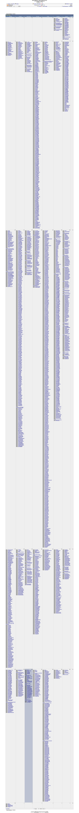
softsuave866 (37, 187)
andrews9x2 (47, 444)
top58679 (66, 53)
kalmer (19, 230)
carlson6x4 (46, 362)
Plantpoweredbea (11, 556)
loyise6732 (36, 120)
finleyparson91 (10, 283)
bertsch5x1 (46, 372)
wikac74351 (20, 377)
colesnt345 (20, 276)
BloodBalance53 (10, 562)
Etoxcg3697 (29, 235)
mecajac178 (67, 57)
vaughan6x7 (47, 294)
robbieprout (67, 348)
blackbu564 (20, 250)
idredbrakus (67, 252)
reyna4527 (36, 54)
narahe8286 (66, 72)
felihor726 (57, 322)
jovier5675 (46, 407)
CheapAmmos (10, 238)
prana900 (36, 199)
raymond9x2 (47, 398)
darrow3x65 (47, 339)
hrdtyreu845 (37, 68)
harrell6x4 (46, 462)
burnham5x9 (47, 475)
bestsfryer (9, 256)
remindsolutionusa (28, 54)
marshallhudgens (11, 278)
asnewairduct (67, 339)
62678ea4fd (66, 25)
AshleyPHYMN (58, 48)
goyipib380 (57, 398)
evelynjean (28, 237)
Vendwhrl (28, 50)
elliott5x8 (46, 384)
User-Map (45, 6)
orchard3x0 (46, 305)
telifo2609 (36, 174)
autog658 (19, 394)
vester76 (46, 50)
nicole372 (9, 582)
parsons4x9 (47, 386)
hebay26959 (67, 65)
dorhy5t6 (36, 74)
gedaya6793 (37, 200)
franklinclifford (67, 347)
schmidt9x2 (47, 266)
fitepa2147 (57, 317)
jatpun (57, 250)
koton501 (19, 384)
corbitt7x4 (46, 387)
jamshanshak (67, 316)
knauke (46, 70)
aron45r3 (9, 626)
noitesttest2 (67, 26)
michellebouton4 (38, 283)
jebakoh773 (37, 104)
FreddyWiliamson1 (59, 21)
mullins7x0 (46, 373)
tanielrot (36, 90)
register (41, 1)
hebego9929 (37, 109)
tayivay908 (57, 399)
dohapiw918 (37, 141)
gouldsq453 (20, 297)
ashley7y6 (36, 79)
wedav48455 (67, 64)
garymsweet (20, 416)
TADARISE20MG (37, 237)
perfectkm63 (67, 45)
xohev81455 (58, 328)
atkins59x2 (46, 350)
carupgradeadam (38, 225)
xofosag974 (58, 379)
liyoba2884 (66, 71)
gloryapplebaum (10, 258)
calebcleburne (10, 281)
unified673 (20, 378)
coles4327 (19, 337)
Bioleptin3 (66, 249)
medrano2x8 (47, 303)
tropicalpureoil (67, 245)
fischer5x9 (46, 486)
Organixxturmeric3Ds (66, 241)
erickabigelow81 (29, 262)
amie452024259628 (11, 276)
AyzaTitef (66, 111)
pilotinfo (57, 274)
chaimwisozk (67, 268)
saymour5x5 (47, 450)
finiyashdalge (10, 614)
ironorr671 (19, 382)
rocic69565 (57, 279)
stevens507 (20, 261)
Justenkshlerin (67, 260)
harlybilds (66, 309)
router (19, 233)
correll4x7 (46, 524)
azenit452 (19, 371)
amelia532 (19, 318)
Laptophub (58, 271)
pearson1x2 (47, 476)
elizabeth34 (20, 291)
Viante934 (19, 234)
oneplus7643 (37, 175)
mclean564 (20, 316)
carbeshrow (67, 319)
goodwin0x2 (47, 439)
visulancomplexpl (59, 59)
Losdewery (37, 258)
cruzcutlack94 (58, 413)
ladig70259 (37, 110)
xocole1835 (37, 144)
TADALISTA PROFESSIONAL (36, 235)
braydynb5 (57, 410)
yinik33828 (57, 297)
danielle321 (20, 312)
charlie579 (19, 281)
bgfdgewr (36, 86)
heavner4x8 (46, 470)
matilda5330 (20, 242)
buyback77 (20, 403)
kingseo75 (19, 397)
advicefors (20, 413)
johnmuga (36, 53)
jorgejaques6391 (67, 350)
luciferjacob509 (67, 34)
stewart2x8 (46, 327)
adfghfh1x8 (46, 410)
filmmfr (66, 328)
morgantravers (37, 277)
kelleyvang (57, 420)
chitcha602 (20, 400)
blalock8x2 (46, 498)
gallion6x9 (46, 355)
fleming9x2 (46, 295)
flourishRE (46, 504)
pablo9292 (36, 223)
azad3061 (36, 184)
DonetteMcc (29, 245)
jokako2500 (58, 316)
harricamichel (10, 617)
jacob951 (9, 608)
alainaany (19, 411)
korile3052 (19, 389)
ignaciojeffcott (47, 545)
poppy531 (19, 388)
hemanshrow (67, 256)
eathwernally (10, 251)
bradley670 (20, 248)
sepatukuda (20, 278)
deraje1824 (57, 375)
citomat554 (20, 355)
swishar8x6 (46, 467)
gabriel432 (19, 331)
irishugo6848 (58, 411)
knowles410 (20, 266)
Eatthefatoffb (10, 559)
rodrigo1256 (20, 259)
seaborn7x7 (47, 463)
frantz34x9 (46, 307)
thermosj (46, 435)
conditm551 (20, 362)
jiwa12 (57, 263)
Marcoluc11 (66, 30)
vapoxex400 (37, 140)
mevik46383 (67, 75)
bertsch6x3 (46, 497)
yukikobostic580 (47, 489)
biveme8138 (58, 394)
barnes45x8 (46, 285)
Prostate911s (10, 240)
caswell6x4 (46, 314)
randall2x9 (46, 492)
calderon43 (46, 275)
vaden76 (46, 48)
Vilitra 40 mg (58, 237)
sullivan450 (20, 265)
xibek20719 (37, 113)
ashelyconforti (10, 280)
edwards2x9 (47, 239)
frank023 (9, 586)
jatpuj (57, 259)
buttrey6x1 (46, 417)
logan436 (19, 391)
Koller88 (36, 42)
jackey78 (57, 67)
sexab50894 (58, 376)
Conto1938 (46, 63)
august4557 (58, 285)
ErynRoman (67, 358)
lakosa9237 (37, 202)
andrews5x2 (47, 300)
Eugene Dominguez (48, 544)
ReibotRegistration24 (48, 480)
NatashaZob (29, 48)
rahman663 (20, 322)
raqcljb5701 (37, 167)
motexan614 (67, 95)
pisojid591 (36, 106)
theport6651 (37, 198)
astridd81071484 (20, 444)
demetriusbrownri (11, 272)
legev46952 (57, 377)
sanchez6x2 (47, 465)
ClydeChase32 (29, 55)
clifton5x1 (46, 424)
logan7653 (19, 302)
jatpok (57, 253)
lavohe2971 (37, 134)
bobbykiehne (67, 259)
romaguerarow (67, 263)
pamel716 (9, 611)
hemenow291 (67, 63)
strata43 (46, 385)
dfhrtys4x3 (46, 409)
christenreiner (20, 435)
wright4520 (20, 268)
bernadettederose (28, 254)
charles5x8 (46, 505)
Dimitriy (46, 468)
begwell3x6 (46, 509)
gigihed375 (37, 212)
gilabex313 (57, 283)
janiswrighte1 (20, 423)
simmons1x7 (47, 428)
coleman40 (20, 341)
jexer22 (46, 44)
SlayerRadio (58, 230)
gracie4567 (46, 405)
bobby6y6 (36, 91)
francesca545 (20, 319)
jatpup (57, 255)
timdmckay (20, 419)
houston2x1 (47, 241)
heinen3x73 (46, 522)
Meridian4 (66, 243)
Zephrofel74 (10, 233)
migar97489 (58, 360)
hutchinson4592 (20, 240)
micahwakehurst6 (38, 278)
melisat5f (36, 77)
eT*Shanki (19, 231)
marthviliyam (10, 599)
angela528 (9, 583)
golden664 (20, 381)
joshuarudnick (29, 267)
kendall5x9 (46, 311)
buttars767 (46, 53)
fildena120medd (20, 238)
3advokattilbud (10, 246)
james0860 (36, 98)
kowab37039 (58, 352)
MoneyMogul (20, 430)
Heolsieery (36, 254)
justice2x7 (46, 330)
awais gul (57, 266)
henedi (66, 109)
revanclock (9, 605)
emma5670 (20, 258)
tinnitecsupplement (28, 236)
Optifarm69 (10, 235)
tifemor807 (57, 391)
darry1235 (36, 56)
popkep (57, 246)
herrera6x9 (46, 502)
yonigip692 (66, 96)
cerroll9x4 (46, 472)
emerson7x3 (47, 325)
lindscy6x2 (46, 274)
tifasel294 (57, 324)
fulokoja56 (20, 346)
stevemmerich (67, 269)
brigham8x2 (47, 484)
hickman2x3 (47, 243)
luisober (66, 55)
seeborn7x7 (47, 464)
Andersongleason (66, 255)
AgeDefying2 (58, 240)
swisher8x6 (46, 466)
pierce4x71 (46, 346)
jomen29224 (37, 211)
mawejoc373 (37, 145)
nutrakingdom (37, 60)
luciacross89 (29, 240)
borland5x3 (46, 375)
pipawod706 (37, 129)
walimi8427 (66, 84)
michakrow (66, 312)
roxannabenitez (10, 279)
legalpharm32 (47, 58)
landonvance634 (47, 539)
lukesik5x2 (46, 495)
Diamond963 (37, 232)
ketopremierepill (37, 61)
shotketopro (37, 247)
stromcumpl (20, 409)
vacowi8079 (58, 330)
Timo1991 (36, 269)
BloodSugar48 (58, 241)
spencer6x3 (46, 306)
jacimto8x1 (46, 271)
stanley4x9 (46, 493)
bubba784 (9, 588)
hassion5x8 (46, 479)
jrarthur (36, 274)
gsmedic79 (46, 282)
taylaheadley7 (67, 345)
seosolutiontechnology (57, 419)
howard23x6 (47, 336)
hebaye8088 (37, 146)
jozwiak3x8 (46, 338)
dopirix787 (57, 339)
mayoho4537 (67, 60)
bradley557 (20, 256)
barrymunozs (10, 49)
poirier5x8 (46, 416)
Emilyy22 (46, 62)
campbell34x (47, 287)
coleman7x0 (47, 288)
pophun (57, 245)
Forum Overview (9, 13)
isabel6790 (20, 267)
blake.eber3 (10, 45)
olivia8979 (19, 253)
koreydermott (67, 270)
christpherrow (10, 620)
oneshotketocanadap (66, 290)
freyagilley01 (37, 284)
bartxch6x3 (46, 500)
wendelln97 (29, 273)
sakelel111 (66, 94)
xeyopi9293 (46, 261)
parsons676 (20, 263)
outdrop (66, 21)
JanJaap (9, 48)
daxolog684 (20, 236)
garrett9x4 (46, 309)
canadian (57, 392)
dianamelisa (20, 56)
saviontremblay (67, 271)
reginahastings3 (47, 530)
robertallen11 (67, 315)
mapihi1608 (58, 367)
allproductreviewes (66, 292)
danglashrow (67, 300)
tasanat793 (57, 402)
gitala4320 (57, 362)
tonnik (57, 46)
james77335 (47, 69)
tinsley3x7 (46, 430)
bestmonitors (37, 264)
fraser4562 (19, 306)
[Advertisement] (39, 10)
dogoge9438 (37, 128)
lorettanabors (20, 442)
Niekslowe (36, 245)
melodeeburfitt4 (29, 265)
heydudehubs (29, 247)
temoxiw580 (37, 123)
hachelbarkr (10, 613)
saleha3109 (57, 382)
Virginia (36, 72)
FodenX (36, 226)
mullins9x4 (46, 353)
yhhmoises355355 (66, 353)
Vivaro (36, 220)
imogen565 (20, 343)
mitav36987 (66, 98)
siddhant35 (20, 437)
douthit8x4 (46, 298)
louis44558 (46, 71)
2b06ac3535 (67, 27)
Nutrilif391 (28, 234)
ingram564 (20, 351)
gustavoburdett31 (11, 245)
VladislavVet (29, 239)
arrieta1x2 (46, 494)
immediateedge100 (59, 24)
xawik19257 (66, 101)
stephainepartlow (47, 532)
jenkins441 (20, 317)
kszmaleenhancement (66, 294)
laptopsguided (29, 246)
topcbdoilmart (67, 276)
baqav (36, 267)
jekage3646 (37, 130)
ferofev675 (36, 137)
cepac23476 (58, 363)
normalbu (28, 46)
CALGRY (9, 55)
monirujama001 (37, 196)
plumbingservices (38, 101)
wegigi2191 (37, 131)
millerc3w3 (46, 51)
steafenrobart (10, 601)
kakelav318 (57, 326)
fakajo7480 (57, 342)
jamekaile (19, 426)
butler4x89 (46, 329)
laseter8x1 (46, 441)
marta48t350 (67, 326)
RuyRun (46, 232)
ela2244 (66, 18)
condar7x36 (47, 469)
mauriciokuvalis (67, 264)
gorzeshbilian (67, 286)
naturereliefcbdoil (65, 288)
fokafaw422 (66, 68)
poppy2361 (20, 287)
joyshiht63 (20, 393)
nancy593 (9, 574)
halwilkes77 (47, 404)
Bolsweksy (37, 248)
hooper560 (20, 264)
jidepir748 (57, 286)
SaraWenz (57, 30)
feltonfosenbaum (65, 267)
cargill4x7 (46, 250)
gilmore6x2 (46, 357)
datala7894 (57, 308)
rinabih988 (66, 82)
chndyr (46, 73)
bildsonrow (66, 311)
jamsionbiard (67, 285)
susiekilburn (67, 354)
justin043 (9, 569)
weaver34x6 (47, 293)
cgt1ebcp (46, 64)
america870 (37, 216)
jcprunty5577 (37, 163)
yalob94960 (66, 62)
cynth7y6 (36, 76)
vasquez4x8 (47, 281)
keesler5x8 (46, 379)
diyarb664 (19, 385)
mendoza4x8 (47, 331)
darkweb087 (37, 204)
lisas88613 (66, 88)
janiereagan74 (10, 286)
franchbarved (67, 257)
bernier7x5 (46, 264)
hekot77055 (58, 347)
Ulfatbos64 (37, 48)
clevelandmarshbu (28, 260)
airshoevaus (10, 557)
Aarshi (57, 276)
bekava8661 (67, 79)
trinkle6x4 (46, 459)
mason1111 (20, 247)
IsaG (28, 52)
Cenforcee (46, 47)
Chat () (39, 6)
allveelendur (58, 231)
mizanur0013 (37, 194)
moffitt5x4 (46, 310)
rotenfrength (10, 610)
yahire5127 (66, 35)
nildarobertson (37, 279)
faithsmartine (10, 244)
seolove (36, 46)
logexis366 (57, 331)
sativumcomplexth (59, 57)
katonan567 (58, 364)
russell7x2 (46, 440)
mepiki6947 (58, 345)
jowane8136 (37, 139)
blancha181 (46, 411)
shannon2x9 (47, 496)
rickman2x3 (46, 432)
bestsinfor (46, 478)
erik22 (9, 230)
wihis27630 (57, 346)
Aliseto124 (9, 552)
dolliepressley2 (47, 533)
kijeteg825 (57, 357)
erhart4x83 (46, 348)
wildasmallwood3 (21, 445)
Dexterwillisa (67, 56)
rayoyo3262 (37, 138)
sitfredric (28, 252)
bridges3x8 (46, 335)
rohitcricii (66, 44)
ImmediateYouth (67, 242)
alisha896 (19, 249)
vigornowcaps (47, 56)
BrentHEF (57, 52)
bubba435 (9, 587)
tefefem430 (37, 160)
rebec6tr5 (36, 73)
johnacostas (37, 238)
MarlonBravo (47, 235)
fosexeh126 (58, 290)
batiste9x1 (46, 291)
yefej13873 (57, 356)
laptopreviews (58, 272)
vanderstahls (67, 233)
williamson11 (20, 328)
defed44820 (66, 70)
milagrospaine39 (21, 441)
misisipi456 (10, 591)
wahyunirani (29, 69)
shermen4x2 (47, 517)
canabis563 (10, 573)
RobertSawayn (10, 621)
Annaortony (20, 42)
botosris (57, 256)
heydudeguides (47, 491)
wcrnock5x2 (47, 448)
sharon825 (9, 571)
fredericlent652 (37, 281)
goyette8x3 (46, 354)
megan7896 (20, 310)
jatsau (57, 258)
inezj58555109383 (65, 356)
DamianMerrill (10, 270)
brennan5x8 (47, 415)
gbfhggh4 (36, 65)
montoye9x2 (47, 377)
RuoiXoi (57, 262)
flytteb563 (19, 348)
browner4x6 (47, 427)
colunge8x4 (47, 259)
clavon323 (19, 365)
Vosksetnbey (37, 253)
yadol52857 (20, 376)
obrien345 (36, 57)
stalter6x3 (46, 374)
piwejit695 (57, 385)
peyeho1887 (58, 334)
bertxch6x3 (46, 499)
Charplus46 (10, 237)
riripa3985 (57, 315)
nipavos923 (58, 284)
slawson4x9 (47, 361)
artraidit (36, 259)
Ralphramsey (10, 54)
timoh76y (36, 93)
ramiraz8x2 (46, 364)
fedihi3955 (57, 373)
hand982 (9, 596)
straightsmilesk (29, 258)
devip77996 (58, 287)
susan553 (9, 589)
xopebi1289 (58, 64)
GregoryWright (67, 231)
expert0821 (37, 176)
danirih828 (36, 142)
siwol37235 (57, 320)
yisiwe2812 (57, 299)
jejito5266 (19, 399)
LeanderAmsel (37, 227)
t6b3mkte (36, 201)
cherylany (19, 410)
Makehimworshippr (38, 52)
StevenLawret (10, 558)
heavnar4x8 (46, 471)
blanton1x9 (46, 518)
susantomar (47, 234)
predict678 (20, 368)
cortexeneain (58, 55)
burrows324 (20, 336)
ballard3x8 (46, 396)
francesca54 (20, 324)
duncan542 (20, 295)
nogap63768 (37, 107)
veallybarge (10, 606)
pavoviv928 (37, 136)
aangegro (28, 44)
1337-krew (57, 19)
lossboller (28, 248)
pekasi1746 (66, 78)
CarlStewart (47, 388)
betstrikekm (58, 69)
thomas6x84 (47, 369)
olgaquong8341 (20, 432)
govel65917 (66, 67)
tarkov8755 (37, 217)
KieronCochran (10, 268)
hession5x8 (37, 265)
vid (56, 239)
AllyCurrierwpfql (10, 242)
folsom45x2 (47, 304)
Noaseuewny (37, 252)
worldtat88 (20, 401)
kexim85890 (37, 206)
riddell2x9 (46, 265)
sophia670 (19, 286)
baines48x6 (46, 349)
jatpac (57, 254)
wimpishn (36, 51)
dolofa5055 (57, 350)
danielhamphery (20, 55)
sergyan (36, 239)
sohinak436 (37, 126)
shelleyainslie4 (47, 540)
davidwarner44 (20, 43)
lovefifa (36, 45)
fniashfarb (66, 298)
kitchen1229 (37, 190)
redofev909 (66, 69)
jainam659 (19, 353)
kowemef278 (58, 368)
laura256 (9, 576)
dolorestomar (47, 233)
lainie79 (46, 443)
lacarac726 (66, 80)
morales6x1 (46, 460)
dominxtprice (37, 97)
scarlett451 (20, 279)
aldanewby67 (67, 337)
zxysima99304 (10, 284)
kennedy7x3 (47, 461)
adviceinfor (20, 414)
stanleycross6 (67, 52)
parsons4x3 (47, 418)
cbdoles (36, 260)
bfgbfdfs (36, 83)
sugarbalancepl (47, 431)
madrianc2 (46, 397)
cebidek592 (58, 372)
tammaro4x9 (47, 426)
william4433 (37, 58)
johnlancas (66, 320)
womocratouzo (20, 58)
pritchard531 (20, 332)
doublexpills (58, 47)
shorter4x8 (46, 473)
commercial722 (37, 189)
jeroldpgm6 (46, 537)
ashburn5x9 (47, 406)
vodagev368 (58, 353)
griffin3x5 (46, 256)
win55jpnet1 (58, 70)
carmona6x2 (47, 313)
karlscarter (66, 258)
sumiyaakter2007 (10, 51)
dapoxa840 (57, 383)
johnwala (28, 58)
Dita (8, 52)
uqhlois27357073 (21, 443)
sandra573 (9, 580)
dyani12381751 (10, 274)
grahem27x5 (47, 510)
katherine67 (20, 313)
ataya (65, 104)
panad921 (9, 598)
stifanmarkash (67, 297)
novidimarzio (47, 531)
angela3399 (37, 282)
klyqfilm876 (37, 193)
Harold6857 (58, 234)
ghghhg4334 (37, 70)
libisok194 (57, 355)
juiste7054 (36, 180)
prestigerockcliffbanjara (10, 271)
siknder (66, 335)
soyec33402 (37, 114)
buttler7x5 (46, 360)
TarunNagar (58, 244)
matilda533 (20, 339)
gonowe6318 (37, 103)
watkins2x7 (46, 278)
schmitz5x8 (46, 351)
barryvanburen (37, 50)
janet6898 (9, 578)
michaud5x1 (47, 520)
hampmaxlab (67, 310)
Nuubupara (10, 255)
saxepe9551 (37, 209)
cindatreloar (67, 346)
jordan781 (19, 315)
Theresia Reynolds (11, 555)
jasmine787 (20, 283)
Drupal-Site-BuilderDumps (36, 285)
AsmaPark (36, 270)
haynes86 (46, 49)
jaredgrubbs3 (10, 267)
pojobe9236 (58, 351)
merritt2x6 (46, 512)
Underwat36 (47, 238)
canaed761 (20, 350)
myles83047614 (10, 260)
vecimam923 (67, 59)
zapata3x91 (46, 342)
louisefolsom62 (29, 256)
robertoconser (67, 282)
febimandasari (67, 336)
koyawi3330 (37, 170)
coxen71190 (58, 313)
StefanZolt (66, 110)
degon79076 (37, 208)
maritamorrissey (29, 266)
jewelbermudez (29, 263)
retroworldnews (47, 65)
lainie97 (46, 445)
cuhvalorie (9, 282)
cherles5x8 (46, 506)
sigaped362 (58, 359)
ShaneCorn (58, 405)
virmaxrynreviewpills (66, 248)
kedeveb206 (58, 371)
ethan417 (9, 593)
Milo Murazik (67, 238)
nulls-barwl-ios (10, 269)
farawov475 (58, 369)
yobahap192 (37, 158)
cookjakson (67, 302)
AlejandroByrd (58, 63)
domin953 (9, 600)
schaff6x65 (46, 321)
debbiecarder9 (29, 274)
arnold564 (19, 277)
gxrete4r (36, 88)
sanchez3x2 (47, 451)
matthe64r (36, 64)
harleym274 (46, 393)
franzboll (9, 594)
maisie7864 (20, 311)
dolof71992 (29, 60)
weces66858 (58, 403)
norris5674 (20, 298)
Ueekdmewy (37, 241)
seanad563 (20, 260)
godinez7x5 (47, 260)
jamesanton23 (29, 66)
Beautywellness (29, 65)
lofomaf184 (66, 99)
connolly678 (20, 323)
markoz (9, 285)
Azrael (66, 321)
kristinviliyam (10, 618)
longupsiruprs (10, 250)
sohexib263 (37, 125)
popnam (57, 248)
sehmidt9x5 (47, 507)
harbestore (66, 308)
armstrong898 (20, 271)
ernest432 (28, 62)
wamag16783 (37, 215)
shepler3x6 (46, 425)
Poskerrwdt (37, 255)
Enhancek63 (58, 233)
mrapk (66, 33)
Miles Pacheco (29, 63)
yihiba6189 (37, 127)
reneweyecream (10, 561)
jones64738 (66, 22)
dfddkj (9, 622)
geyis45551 (57, 370)
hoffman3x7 (47, 326)
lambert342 (20, 275)
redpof (57, 247)
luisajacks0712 (10, 262)
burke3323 (19, 288)
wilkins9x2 (46, 380)
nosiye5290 (37, 207)
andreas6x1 (46, 501)
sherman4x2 (47, 516)
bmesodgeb (58, 54)
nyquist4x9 (46, 437)
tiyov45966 (57, 338)
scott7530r (20, 50)
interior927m (37, 188)
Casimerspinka (67, 261)
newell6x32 (46, 324)
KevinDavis (10, 550)
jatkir (57, 260)
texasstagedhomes (66, 38)
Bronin (57, 60)
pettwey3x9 (46, 367)
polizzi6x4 (46, 262)
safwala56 (19, 390)
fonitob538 (57, 380)
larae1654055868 (67, 327)
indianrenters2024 (28, 68)
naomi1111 (19, 241)
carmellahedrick (47, 538)
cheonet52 (20, 396)
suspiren (57, 235)
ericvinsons (67, 246)
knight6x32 (46, 319)
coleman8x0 (47, 253)
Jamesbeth (46, 45)
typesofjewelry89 (38, 154)
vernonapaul (20, 421)
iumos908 (36, 192)
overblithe (19, 45)
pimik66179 (37, 119)
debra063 (9, 609)
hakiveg (46, 547)
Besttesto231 (47, 236)
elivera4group (67, 107)
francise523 (37, 185)
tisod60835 (57, 291)
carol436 (9, 575)
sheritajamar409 (20, 436)
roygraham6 (67, 29)
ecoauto (46, 68)
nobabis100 (58, 280)
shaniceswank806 (11, 273)
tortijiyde (57, 275)
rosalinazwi (29, 261)
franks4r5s (9, 627)
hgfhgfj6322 (37, 67)
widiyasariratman (58, 65)
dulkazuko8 (47, 529)
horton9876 (20, 296)
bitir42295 (57, 277)
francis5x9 (46, 429)
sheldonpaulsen (29, 255)
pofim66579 (37, 150)
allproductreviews (66, 281)
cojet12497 (57, 319)
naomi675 (19, 303)
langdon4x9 (47, 283)
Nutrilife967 (29, 233)
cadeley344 (57, 366)
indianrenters (29, 67)
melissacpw (67, 39)
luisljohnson (20, 417)
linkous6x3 (46, 454)
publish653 (37, 195)
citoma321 (19, 354)
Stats (71, 3)
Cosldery (36, 257)
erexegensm (37, 244)
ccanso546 (20, 360)
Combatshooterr (58, 236)
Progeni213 (29, 231)
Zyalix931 (28, 232)
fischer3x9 (46, 276)
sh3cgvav (19, 245)
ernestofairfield (20, 439)
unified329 (20, 363)
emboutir (19, 47)
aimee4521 (20, 300)
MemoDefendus (58, 264)
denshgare (66, 313)
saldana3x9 (46, 523)
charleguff (46, 546)
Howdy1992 (67, 43)
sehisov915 (37, 124)
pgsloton (66, 31)
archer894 (19, 293)
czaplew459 (20, 370)
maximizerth (20, 405)
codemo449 (20, 367)
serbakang (9, 257)
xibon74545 (58, 333)
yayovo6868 (58, 396)
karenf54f (9, 625)
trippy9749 (36, 183)
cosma (28, 230)
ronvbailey (20, 420)
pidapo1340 (58, 388)
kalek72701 (57, 358)
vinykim (66, 47)
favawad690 (58, 365)
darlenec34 (57, 298)
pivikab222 (66, 61)
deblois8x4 (46, 503)
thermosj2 (46, 455)
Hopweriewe (37, 251)
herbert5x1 (46, 483)
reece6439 (19, 307)
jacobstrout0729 (20, 433)
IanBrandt (46, 535)
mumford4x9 (47, 371)
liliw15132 (57, 397)
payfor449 (19, 383)
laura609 (9, 602)
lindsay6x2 (46, 273)
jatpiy (57, 261)
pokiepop (66, 323)
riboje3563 (66, 93)
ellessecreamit (58, 56)
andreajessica (29, 241)
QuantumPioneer (38, 224)
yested (19, 429)
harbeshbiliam (67, 295)
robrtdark (9, 619)
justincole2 (20, 52)
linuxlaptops (58, 269)
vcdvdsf (36, 94)
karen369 (9, 577)
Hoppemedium (67, 278)
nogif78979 (37, 102)
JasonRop (19, 235)
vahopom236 (37, 147)
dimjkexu (19, 251)
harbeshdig (66, 301)
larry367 (9, 595)
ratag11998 (37, 164)
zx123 (57, 43)
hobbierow (66, 307)
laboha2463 (66, 83)
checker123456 (37, 44)
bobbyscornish (20, 415)
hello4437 (19, 361)
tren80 (9, 551)
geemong (28, 57)
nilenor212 (57, 309)
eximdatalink (10, 261)
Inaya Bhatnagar (29, 71)
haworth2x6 (47, 328)
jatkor (57, 257)
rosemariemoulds (47, 528)
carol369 (9, 584)
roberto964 (9, 46)
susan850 (9, 616)
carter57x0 (46, 366)
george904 (9, 568)
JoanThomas (20, 53)
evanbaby (36, 230)
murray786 (20, 294)
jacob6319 (36, 59)
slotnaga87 (37, 81)
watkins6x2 (46, 474)
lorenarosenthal (58, 418)
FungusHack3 (10, 563)
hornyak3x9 (47, 322)
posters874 (37, 179)
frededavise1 (20, 425)
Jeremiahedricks (10, 236)
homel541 (19, 380)
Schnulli (46, 231)
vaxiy (45, 66)
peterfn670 (20, 262)
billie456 (19, 375)
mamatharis (37, 271)
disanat (57, 407)
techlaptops (58, 268)
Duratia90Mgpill (10, 243)
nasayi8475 (57, 400)
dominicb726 (47, 394)
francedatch (67, 314)
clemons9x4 (47, 511)
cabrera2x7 (46, 343)
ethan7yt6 (36, 92)
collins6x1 (46, 521)
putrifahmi (66, 32)
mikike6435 (57, 293)
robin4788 (36, 55)
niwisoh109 (58, 325)
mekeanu (28, 249)
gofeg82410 (37, 111)
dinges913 (9, 564)
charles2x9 (46, 488)
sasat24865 (57, 295)
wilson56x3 (46, 297)
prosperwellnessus (48, 59)
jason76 (28, 70)
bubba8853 (9, 590)
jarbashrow (66, 296)
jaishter (46, 237)
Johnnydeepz (58, 49)
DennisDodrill (10, 560)
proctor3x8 (46, 290)
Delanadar (9, 50)
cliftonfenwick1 (58, 415)
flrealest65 (19, 402)
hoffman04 (46, 399)
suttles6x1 (46, 345)
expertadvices (29, 244)
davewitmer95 (67, 349)
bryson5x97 (47, 341)
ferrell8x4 (46, 414)
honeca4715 (58, 395)
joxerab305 (57, 387)
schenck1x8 (47, 481)
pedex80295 (58, 310)
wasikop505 (37, 210)
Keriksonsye (37, 246)
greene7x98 (46, 316)
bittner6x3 (46, 382)
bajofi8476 (57, 344)
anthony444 (20, 335)
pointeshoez (67, 324)
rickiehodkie (67, 272)
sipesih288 (37, 121)
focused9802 (37, 173)
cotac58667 (58, 296)
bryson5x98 (47, 320)
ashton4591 (20, 246)
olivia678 (19, 321)
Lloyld (46, 527)
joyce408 (9, 585)
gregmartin (9, 47)
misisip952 (9, 592)
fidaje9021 (66, 100)
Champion (46, 230)
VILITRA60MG (37, 233)
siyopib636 (37, 152)
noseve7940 (58, 349)
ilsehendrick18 (58, 416)
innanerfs (57, 267)
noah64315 (20, 320)
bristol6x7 (46, 263)
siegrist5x (46, 292)
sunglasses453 (37, 172)
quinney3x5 (47, 247)
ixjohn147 (46, 413)
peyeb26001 (67, 91)
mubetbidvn (58, 68)
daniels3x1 (46, 249)
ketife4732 (36, 155)
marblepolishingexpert (28, 272)
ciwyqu (9, 254)
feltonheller (66, 273)
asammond (58, 58)
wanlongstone (58, 66)
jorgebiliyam (10, 612)
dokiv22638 (58, 343)
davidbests (46, 337)
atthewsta (57, 53)
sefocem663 (20, 352)
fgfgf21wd (36, 69)
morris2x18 (46, 434)
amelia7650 (20, 252)
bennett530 (20, 244)
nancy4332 (9, 581)
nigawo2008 (37, 133)
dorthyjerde (67, 284)
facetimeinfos (10, 253)
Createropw (67, 24)
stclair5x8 (46, 347)
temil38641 (57, 393)
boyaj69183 (58, 282)
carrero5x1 (46, 423)
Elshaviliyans (10, 603)
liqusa (66, 103)
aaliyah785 (20, 290)
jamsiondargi (67, 306)
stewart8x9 (46, 334)
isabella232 (20, 329)
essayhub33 (20, 379)
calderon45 (46, 279)
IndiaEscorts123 (67, 338)
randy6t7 (36, 85)
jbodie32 (46, 401)
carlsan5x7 (46, 421)
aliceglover (66, 50)
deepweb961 (37, 205)
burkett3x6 (46, 272)
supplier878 (37, 171)
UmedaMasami (37, 222)
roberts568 (20, 273)
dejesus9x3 (46, 513)
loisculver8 (46, 543)
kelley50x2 (46, 368)
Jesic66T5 (36, 63)
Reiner (57, 42)
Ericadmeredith (58, 44)
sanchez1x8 (47, 514)
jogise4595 (57, 314)
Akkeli (66, 46)
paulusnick (9, 239)
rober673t (19, 333)
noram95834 (58, 304)
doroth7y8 (36, 84)
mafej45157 (58, 374)
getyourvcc (37, 268)
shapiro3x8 (46, 332)
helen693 (9, 615)
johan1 (28, 59)
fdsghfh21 (36, 66)
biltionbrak (66, 299)
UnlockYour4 (47, 254)
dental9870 (37, 197)
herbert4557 (29, 47)
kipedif (9, 241)
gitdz (36, 266)
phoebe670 (20, 314)
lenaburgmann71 (47, 534)
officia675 (19, 345)
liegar (66, 234)
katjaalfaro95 (10, 263)
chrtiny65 (36, 96)
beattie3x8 (46, 525)
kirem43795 (37, 151)
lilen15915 (66, 58)
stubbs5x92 (47, 344)
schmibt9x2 (47, 267)
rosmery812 (47, 72)
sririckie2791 (58, 404)
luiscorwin (66, 250)
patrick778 (19, 326)
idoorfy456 (37, 166)
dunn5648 (19, 344)
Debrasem (57, 61)
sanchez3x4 (47, 252)
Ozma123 (19, 427)
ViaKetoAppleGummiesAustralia (48, 61)
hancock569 (20, 292)
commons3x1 (47, 242)
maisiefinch (67, 51)
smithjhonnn (67, 42)
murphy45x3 (47, 296)
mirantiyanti (20, 431)
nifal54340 (66, 90)
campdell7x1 (47, 269)
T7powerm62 (37, 231)
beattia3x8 (46, 526)
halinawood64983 (38, 272)
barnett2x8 (46, 370)
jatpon (57, 252)
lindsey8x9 (46, 477)
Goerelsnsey (37, 240)
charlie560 (19, 269)
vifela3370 (36, 148)
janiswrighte (20, 422)
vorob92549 (37, 143)
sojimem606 (58, 327)
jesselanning (20, 424)
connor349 (20, 282)
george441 (20, 340)
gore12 (19, 48)
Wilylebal (66, 28)
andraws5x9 (47, 457)
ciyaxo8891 (37, 218)
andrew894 (9, 572)
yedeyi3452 (37, 116)
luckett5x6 (46, 289)
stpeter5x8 (46, 419)
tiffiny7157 (36, 275)
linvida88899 (20, 446)
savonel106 (58, 281)
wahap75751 (67, 81)
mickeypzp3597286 (21, 438)
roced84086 (58, 288)
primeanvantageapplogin (58, 29)
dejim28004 (58, 311)
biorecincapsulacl (47, 389)
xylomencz (20, 408)
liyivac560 (57, 354)
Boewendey (37, 242)
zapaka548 (20, 392)
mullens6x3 (46, 258)
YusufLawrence (67, 341)
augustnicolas (67, 275)
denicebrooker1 (10, 277)
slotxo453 (19, 372)
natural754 (36, 178)
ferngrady (66, 283)
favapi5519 (37, 213)
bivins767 (46, 402)
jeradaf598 (57, 278)
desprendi (9, 42)
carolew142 (37, 112)
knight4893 (20, 239)
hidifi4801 (57, 307)
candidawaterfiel (27, 251)
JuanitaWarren (29, 45)
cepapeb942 (37, 156)
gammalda (28, 43)
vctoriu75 (36, 95)
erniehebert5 (67, 331)
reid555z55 (46, 52)
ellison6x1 (46, 453)
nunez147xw (58, 243)
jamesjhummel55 (47, 395)
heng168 (19, 373)
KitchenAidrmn (10, 553)
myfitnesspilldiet (67, 293)
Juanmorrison (58, 62)
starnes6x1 (46, 400)
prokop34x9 (47, 302)
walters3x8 (46, 284)
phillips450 (20, 325)
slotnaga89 (37, 82)
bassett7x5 (46, 315)
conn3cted (9, 252)
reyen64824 (58, 361)
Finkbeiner (9, 53)
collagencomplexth (28, 56)
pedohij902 (46, 391)
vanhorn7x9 (47, 458)
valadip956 (37, 203)
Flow (65, 108)
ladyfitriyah (66, 342)
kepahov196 (58, 303)
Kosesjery (36, 250)
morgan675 (20, 299)
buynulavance (37, 71)
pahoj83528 (58, 332)
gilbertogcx (46, 542)
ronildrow (66, 253)
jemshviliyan (67, 251)
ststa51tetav (29, 61)
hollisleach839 (37, 287)
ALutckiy (46, 67)
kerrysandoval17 (58, 406)
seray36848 (57, 340)
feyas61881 (37, 132)
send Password (65, 6)
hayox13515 (37, 135)
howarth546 (20, 309)
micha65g (36, 62)
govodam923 (20, 395)
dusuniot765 (58, 321)
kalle (45, 43)
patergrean (66, 279)
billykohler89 (37, 276)
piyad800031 (58, 390)
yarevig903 (57, 384)
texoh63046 (66, 86)
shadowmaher (47, 257)
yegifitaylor (37, 262)
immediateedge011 (59, 23)
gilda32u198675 (67, 333)
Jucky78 (36, 221)
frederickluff (20, 428)
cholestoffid (47, 57)
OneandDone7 (37, 236)
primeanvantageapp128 (57, 26)
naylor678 (19, 347)
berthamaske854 (47, 541)
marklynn (28, 257)
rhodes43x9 (47, 312)
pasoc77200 (58, 300)
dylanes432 (20, 254)
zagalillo (36, 99)
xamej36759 (58, 341)
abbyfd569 (20, 304)
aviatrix (57, 386)
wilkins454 (20, 289)
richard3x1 (46, 240)
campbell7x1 (47, 268)
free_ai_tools (20, 434)
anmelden (38, 1)
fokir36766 (57, 336)
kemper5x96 (47, 340)
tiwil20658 (66, 89)
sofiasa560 (20, 305)
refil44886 (57, 289)
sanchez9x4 (47, 378)
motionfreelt (29, 243)
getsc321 (19, 358)
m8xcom (36, 47)
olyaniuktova (67, 237)
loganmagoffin (47, 482)
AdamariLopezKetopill (19, 407)
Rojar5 (28, 51)
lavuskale (66, 239)
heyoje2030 (37, 162)
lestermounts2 (10, 265)
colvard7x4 (46, 433)
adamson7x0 (47, 356)
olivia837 (9, 607)
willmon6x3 (46, 383)
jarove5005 (57, 318)
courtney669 (20, 270)
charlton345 (20, 255)
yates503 (9, 566)
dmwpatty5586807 (11, 275)
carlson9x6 (46, 452)
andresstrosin (67, 262)
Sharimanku (20, 46)
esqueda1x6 (47, 485)
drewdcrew (66, 236)
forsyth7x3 (46, 390)
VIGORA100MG (10, 43)
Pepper (9, 231)
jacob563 (9, 567)
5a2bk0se (19, 237)
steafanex (66, 317)
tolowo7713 (67, 76)
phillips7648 (20, 243)
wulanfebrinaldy (67, 105)
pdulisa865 (66, 357)
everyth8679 (37, 169)
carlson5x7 (46, 420)
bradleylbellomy (37, 49)
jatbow (57, 251)
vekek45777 (46, 392)
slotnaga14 (37, 80)
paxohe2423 (58, 335)
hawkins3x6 (47, 280)
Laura (57, 18)
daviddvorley (20, 418)
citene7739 (57, 337)
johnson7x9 (47, 248)
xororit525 (36, 115)
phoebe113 (20, 284)
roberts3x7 (46, 246)
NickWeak (9, 44)
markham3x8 (47, 333)
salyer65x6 (46, 323)
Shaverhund (10, 232)
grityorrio (36, 243)
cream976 (36, 191)
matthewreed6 (47, 54)
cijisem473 (36, 157)
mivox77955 (58, 378)
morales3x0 (46, 358)
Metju (57, 51)
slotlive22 (19, 374)
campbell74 (20, 301)
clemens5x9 (47, 365)
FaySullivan (67, 340)
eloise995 (19, 285)
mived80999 (58, 348)
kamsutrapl (37, 100)
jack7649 (66, 54)
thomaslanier (67, 49)
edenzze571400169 (28, 270)
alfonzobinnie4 (20, 440)
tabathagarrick (10, 266)
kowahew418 (37, 118)
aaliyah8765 (20, 308)
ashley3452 (66, 23)
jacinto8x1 (46, 270)
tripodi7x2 (46, 515)
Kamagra (46, 46)
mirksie (19, 232)
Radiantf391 (10, 234)
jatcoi (57, 249)
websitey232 (37, 181)
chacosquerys (67, 106)
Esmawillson (58, 45)
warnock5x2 (47, 447)
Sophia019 (66, 20)
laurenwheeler (10, 259)
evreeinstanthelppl (11, 249)
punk (65, 230)
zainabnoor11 (67, 343)
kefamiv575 (10, 597)
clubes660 (19, 349)
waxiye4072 (66, 87)
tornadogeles (47, 412)
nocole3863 (66, 73)
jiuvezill (9, 554)
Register (71, 6)
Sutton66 (57, 408)
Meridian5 (66, 244)
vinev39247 (20, 357)
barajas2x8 (46, 490)
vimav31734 (37, 105)
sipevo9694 (37, 161)
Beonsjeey (36, 249)
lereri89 (19, 49)
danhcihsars (47, 381)
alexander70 (20, 257)
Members (67, 3)
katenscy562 (20, 272)
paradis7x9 (46, 308)
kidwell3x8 (46, 408)
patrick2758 (10, 570)
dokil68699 (9, 579)
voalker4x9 (46, 446)
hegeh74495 (58, 329)
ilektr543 (19, 356)
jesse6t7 (36, 89)
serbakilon (20, 54)
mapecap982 (58, 301)
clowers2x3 (46, 244)
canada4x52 (47, 286)
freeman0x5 (47, 438)
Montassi (57, 265)
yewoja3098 (67, 74)
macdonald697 (20, 330)
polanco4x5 (47, 255)
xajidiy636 (66, 92)
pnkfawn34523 (37, 273)
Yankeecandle (67, 329)
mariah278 (19, 44)
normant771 (20, 366)
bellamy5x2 (46, 318)
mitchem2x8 (47, 277)
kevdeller (19, 369)
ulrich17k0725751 (58, 414)
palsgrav (66, 235)
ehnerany (19, 412)
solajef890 (57, 323)
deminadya (20, 57)
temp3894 (36, 186)
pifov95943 (66, 66)
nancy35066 (37, 280)
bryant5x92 (46, 456)
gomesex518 (20, 398)
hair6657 (19, 386)
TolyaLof (28, 49)
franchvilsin (67, 303)
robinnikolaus (67, 265)
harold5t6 (36, 75)
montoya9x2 (47, 376)
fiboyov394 (37, 117)
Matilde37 (66, 19)
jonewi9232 (37, 159)
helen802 (9, 604)
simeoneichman (67, 274)
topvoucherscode (47, 487)
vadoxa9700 (37, 214)
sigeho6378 (66, 77)
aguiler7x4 (46, 359)
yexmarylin (66, 332)
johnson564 (20, 359)
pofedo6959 (58, 306)
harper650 (19, 327)
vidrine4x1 (46, 251)
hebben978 (37, 182)
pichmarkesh (67, 305)
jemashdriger (67, 287)
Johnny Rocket (10, 549)
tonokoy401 (20, 404)
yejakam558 (37, 153)
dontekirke (66, 330)
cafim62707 (66, 85)
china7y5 (36, 78)
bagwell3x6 (46, 508)
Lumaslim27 (29, 238)
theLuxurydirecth (28, 268)
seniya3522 (66, 97)
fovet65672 (37, 149)
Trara (36, 43)
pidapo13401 (58, 389)
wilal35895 (36, 165)
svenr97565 (46, 536)
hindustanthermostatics (10, 248)
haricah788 (57, 401)
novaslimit (36, 263)
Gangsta (57, 20)
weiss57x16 (46, 436)
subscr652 (19, 387)
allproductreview (67, 277)
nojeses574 (37, 108)
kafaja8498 (57, 292)
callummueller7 (10, 264)
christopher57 (20, 280)
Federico (36, 261)
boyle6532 (19, 342)
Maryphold (66, 48)
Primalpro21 (58, 232)
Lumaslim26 (58, 242)
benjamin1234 (20, 51)
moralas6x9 (46, 352)
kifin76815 (57, 381)
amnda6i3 (36, 87)
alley (65, 318)
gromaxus (46, 55)
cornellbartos (29, 242)
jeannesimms (58, 417)
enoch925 (9, 565)
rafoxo (57, 412)
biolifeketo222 (58, 27)
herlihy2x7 (46, 422)
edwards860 (47, 403)
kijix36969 (57, 312)
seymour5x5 (47, 449)
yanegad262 (37, 168)
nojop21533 (58, 294)
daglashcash (67, 304)
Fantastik (46, 42)
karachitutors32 (20, 334)
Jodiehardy (66, 344)
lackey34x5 (46, 301)
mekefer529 (66, 102)
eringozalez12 (29, 42)
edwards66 (20, 338)
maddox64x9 (47, 363)
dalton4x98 (46, 317)
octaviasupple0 (37, 286)
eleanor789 (20, 274)
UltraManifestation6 (48, 245)
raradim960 (37, 219)
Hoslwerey (36, 256)
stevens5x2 (46, 519)
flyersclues (57, 270)
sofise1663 (57, 302)
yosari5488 (37, 122)
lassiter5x (46, 299)
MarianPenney (58, 409)
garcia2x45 (46, 442)
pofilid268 (57, 305)
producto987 (37, 177)
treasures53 (20, 364)
